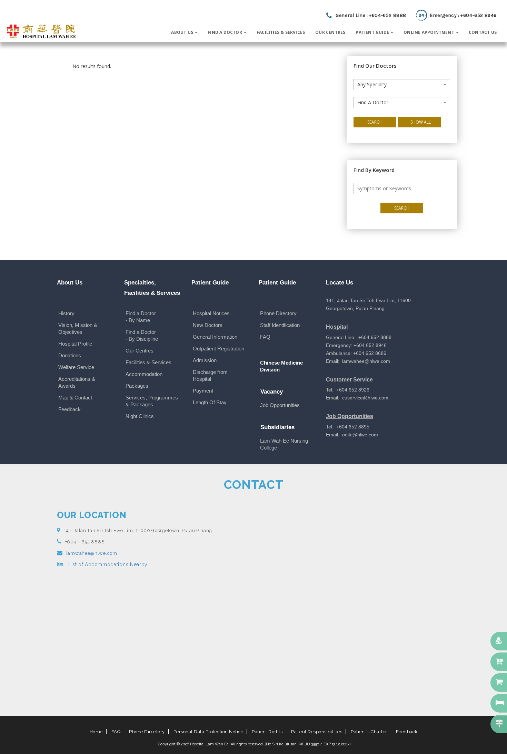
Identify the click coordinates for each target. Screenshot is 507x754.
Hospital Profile (75, 344)
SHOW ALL (420, 122)
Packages (137, 386)
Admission (205, 360)
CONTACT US (483, 32)
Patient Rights (267, 731)
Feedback (69, 409)
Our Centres (139, 351)
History (66, 313)
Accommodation (144, 374)
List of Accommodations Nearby (107, 564)
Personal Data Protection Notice (208, 731)
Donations (69, 355)
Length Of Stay (210, 402)
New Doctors (207, 325)
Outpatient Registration (218, 348)
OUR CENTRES (330, 32)
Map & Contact (75, 397)
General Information (215, 337)
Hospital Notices (211, 313)
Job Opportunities (280, 405)
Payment (203, 391)
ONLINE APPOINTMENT (429, 32)
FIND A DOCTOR (225, 32)
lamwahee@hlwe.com (91, 553)
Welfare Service (76, 367)
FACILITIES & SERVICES (281, 32)
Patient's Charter (369, 731)
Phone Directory (278, 313)
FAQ (265, 337)
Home (96, 731)
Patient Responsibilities (316, 731)
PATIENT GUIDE (372, 32)
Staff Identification (280, 325)
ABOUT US (182, 32)
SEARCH (374, 122)
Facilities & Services (148, 362)
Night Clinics (140, 416)
